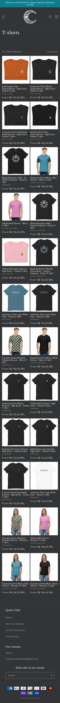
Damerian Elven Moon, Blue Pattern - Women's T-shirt (15, 585)
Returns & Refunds (15, 624)
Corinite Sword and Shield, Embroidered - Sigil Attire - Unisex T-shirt (15, 134)
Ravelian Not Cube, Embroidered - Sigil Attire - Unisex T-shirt (43, 134)
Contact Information (15, 630)
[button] (3, 17)
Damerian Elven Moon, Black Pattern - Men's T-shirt (44, 359)
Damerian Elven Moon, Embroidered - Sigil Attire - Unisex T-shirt (43, 88)
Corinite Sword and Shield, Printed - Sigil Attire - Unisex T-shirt (15, 494)
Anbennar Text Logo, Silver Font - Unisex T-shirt (43, 315)
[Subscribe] (51, 675)
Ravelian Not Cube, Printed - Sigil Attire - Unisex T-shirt (15, 450)
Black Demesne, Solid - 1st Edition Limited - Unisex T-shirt (15, 180)
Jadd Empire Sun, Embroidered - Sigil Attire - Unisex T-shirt (15, 88)
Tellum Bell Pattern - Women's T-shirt (40, 539)
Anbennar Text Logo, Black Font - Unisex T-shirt (43, 493)
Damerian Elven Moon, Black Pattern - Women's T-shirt (44, 585)
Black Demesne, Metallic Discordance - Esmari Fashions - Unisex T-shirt (42, 271)
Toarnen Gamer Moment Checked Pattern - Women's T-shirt (15, 540)
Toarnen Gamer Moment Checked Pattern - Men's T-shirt (15, 360)
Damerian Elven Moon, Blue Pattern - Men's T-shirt (43, 179)
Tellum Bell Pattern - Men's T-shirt (15, 224)
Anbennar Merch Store (33, 698)
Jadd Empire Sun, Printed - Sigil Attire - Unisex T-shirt (43, 450)
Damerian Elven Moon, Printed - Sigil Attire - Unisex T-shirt (15, 405)
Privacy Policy (12, 636)
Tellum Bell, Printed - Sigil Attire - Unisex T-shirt (42, 404)
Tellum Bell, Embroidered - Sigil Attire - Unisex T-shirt (15, 270)
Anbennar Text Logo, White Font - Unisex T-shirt (15, 315)
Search (9, 617)
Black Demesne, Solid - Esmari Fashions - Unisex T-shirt (43, 225)
